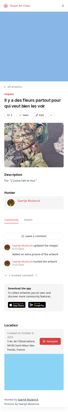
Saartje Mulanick (28, 201)
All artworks (15, 86)
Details (28, 219)
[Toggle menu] (63, 5)
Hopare (9, 94)
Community (11, 219)
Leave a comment (35, 236)
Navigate (52, 341)
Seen (26, 115)
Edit (41, 115)
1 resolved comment (21, 275)
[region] (34, 46)
